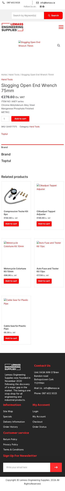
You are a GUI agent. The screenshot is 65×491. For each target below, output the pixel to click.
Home (4, 74)
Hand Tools (14, 74)
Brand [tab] (4, 147)
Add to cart (20, 118)
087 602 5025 (13, 2)
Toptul (4, 134)
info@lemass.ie (47, 2)
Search (55, 15)
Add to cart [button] (11, 223)
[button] (61, 27)
